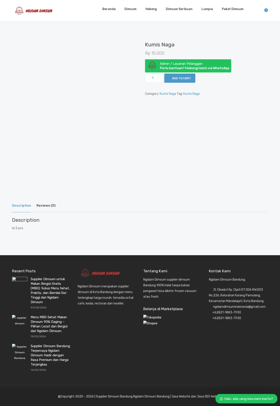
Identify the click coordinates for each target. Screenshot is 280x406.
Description (21, 205)
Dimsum (130, 9)
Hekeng (151, 9)
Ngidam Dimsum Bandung (151, 396)
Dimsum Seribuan (179, 9)
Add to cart (181, 78)
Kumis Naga (168, 94)
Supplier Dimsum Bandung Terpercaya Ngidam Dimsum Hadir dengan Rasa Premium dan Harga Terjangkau (50, 355)
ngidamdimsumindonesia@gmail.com (239, 307)
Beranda (109, 9)
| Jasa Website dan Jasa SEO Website (196, 396)
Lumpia (207, 9)
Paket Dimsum (232, 9)
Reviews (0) (46, 205)
